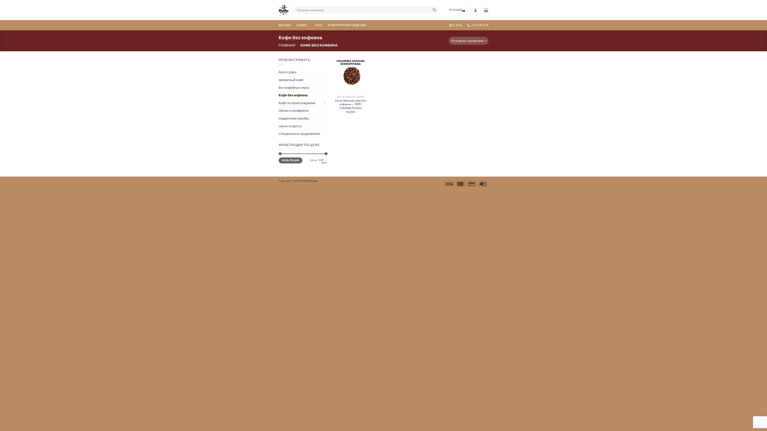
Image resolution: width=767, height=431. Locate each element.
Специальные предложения (299, 133)
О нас (319, 25)
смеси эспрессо (290, 126)
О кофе (301, 25)
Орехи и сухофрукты (294, 110)
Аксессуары (287, 72)
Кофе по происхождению (347, 25)
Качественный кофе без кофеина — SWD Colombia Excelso (350, 104)
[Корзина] (486, 10)
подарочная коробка (294, 118)
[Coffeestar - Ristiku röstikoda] (284, 10)
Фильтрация (290, 160)
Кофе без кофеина (293, 95)
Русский (455, 10)
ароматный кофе (291, 80)
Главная (287, 45)
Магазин (285, 25)
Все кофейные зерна (294, 87)
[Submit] (434, 10)
